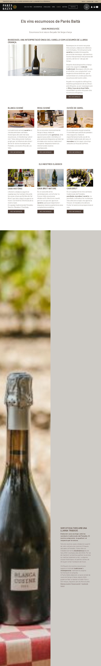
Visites (73, 7)
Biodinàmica (38, 7)
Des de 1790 (28, 7)
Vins (53, 7)
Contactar (90, 1)
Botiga (64, 7)
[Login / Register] (92, 7)
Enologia (47, 7)
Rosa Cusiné (75, 584)
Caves (59, 7)
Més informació (74, 97)
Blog (83, 1)
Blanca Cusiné (66, 584)
